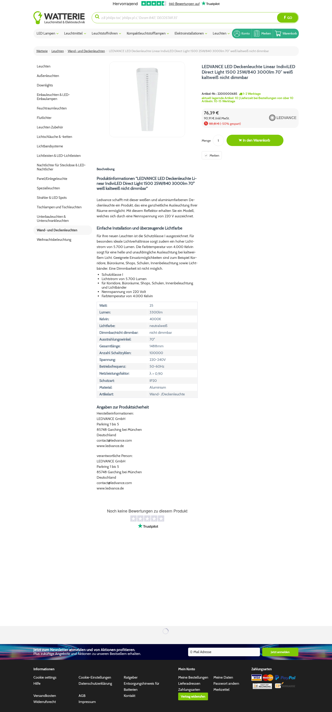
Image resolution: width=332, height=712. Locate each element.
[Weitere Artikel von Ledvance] (274, 118)
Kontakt (129, 695)
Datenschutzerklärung (95, 683)
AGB (82, 695)
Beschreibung (106, 169)
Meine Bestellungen (193, 677)
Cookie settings (44, 677)
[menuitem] (62, 17)
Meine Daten (223, 677)
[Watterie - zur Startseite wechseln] (59, 17)
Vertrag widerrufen (193, 696)
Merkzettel (221, 689)
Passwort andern (226, 683)
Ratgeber (131, 677)
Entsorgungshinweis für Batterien (141, 686)
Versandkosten (44, 695)
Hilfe (36, 683)
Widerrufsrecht (44, 702)
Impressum (87, 702)
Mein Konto (186, 669)
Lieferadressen (189, 683)
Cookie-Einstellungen (95, 677)
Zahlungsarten (189, 689)
